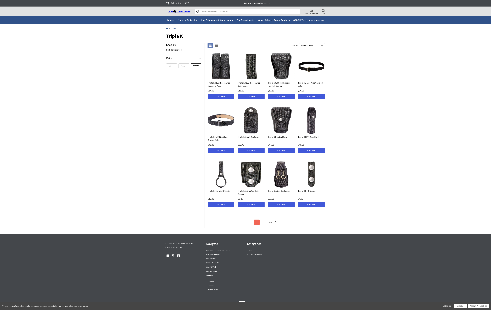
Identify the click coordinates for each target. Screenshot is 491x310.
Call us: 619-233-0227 (180, 3)
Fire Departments (245, 20)
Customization (316, 20)
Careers (211, 281)
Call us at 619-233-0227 (174, 247)
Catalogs (211, 285)
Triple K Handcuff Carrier (278, 137)
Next (271, 222)
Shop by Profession (187, 20)
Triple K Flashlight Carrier (219, 191)
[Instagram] (173, 255)
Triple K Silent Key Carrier (249, 137)
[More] (175, 20)
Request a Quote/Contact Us (257, 3)
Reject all (460, 305)
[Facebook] (167, 255)
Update (196, 66)
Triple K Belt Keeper (307, 191)
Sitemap (209, 275)
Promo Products (282, 20)
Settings (447, 305)
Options (221, 96)
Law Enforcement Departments (217, 20)
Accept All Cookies (478, 305)
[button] (183, 59)
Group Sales (264, 20)
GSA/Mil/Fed (299, 20)
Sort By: (294, 46)
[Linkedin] (178, 255)
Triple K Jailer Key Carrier (279, 191)
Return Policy (213, 290)
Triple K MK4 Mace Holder (309, 137)
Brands (170, 20)
